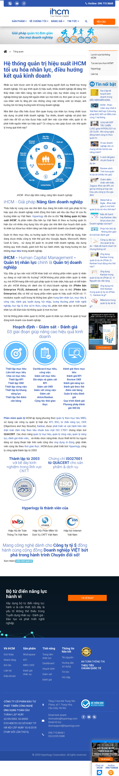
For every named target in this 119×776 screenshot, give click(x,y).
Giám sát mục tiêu (45, 375)
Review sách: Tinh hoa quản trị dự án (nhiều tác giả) (102, 171)
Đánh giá (68, 326)
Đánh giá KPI (74, 375)
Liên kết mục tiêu (16, 372)
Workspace (29, 654)
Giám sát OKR (45, 386)
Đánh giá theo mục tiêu (74, 370)
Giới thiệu (9, 654)
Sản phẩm (18, 21)
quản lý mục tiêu (42, 434)
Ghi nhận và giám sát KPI (45, 381)
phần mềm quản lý (24, 561)
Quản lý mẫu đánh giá (74, 395)
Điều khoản (10, 676)
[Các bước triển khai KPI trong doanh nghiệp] (105, 752)
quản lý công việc (61, 434)
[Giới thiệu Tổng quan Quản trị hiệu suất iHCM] (103, 331)
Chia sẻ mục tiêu (16, 375)
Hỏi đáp (66, 677)
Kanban (41, 426)
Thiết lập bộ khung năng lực (15, 392)
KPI (51, 422)
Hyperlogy (37, 216)
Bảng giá (57, 21)
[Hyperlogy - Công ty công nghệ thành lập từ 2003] (24, 488)
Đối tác (7, 665)
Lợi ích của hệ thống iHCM (100, 56)
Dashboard (48, 663)
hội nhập (46, 301)
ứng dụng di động (64, 442)
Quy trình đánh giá (74, 400)
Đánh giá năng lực (74, 383)
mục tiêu (16, 250)
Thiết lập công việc (16, 386)
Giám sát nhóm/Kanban (45, 395)
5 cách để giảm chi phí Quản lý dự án (102, 160)
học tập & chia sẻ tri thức (26, 305)
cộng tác (46, 305)
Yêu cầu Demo (101, 23)
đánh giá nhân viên (18, 438)
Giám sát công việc (45, 390)
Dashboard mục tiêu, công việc (45, 370)
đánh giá (21, 301)
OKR (84, 422)
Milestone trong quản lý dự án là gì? (103, 303)
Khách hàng (10, 659)
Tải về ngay (87, 598)
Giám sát (47, 326)
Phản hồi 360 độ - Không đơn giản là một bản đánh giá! (103, 231)
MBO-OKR (28, 665)
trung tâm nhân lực (63, 297)
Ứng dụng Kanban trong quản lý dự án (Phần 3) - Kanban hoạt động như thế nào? (102, 260)
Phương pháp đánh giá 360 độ (74, 406)
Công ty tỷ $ (65, 545)
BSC (57, 422)
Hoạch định (24, 326)
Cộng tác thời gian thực (45, 402)
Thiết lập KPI (16, 379)
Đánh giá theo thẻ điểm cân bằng (74, 388)
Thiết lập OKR (16, 383)
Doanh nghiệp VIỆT (62, 550)
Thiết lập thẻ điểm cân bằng (16, 399)
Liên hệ (94, 74)
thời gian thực (31, 446)
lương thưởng (60, 301)
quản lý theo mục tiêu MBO (71, 418)
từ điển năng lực (70, 422)
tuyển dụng (34, 301)
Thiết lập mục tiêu (16, 368)
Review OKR (74, 379)
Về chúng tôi (38, 21)
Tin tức (72, 21)
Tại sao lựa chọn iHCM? (102, 63)
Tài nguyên (67, 657)
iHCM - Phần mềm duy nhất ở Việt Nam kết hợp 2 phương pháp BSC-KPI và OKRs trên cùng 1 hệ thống (103, 111)
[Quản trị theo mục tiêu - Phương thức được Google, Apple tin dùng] (59, 35)
